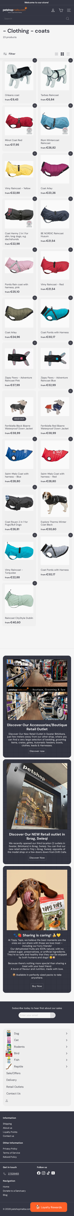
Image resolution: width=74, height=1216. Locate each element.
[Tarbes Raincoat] (55, 81)
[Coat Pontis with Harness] (55, 319)
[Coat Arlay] (55, 175)
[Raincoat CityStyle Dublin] (19, 604)
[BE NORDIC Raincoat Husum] (55, 221)
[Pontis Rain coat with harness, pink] (19, 272)
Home (6, 1186)
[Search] (67, 18)
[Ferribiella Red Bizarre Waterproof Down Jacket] (55, 413)
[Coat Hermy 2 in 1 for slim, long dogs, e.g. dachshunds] (19, 222)
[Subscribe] (53, 1015)
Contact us (8, 1135)
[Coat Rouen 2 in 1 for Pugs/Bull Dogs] (19, 510)
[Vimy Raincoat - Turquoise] (19, 558)
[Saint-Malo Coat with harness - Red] (55, 461)
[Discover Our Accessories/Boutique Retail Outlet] (37, 689)
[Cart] (61, 10)
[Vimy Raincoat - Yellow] (19, 175)
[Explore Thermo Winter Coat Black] (55, 510)
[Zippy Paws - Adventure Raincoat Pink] (19, 365)
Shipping (7, 1123)
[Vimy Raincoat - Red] (55, 271)
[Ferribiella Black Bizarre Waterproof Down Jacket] (19, 413)
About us (7, 1127)
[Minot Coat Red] (19, 127)
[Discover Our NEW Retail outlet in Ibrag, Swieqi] (37, 796)
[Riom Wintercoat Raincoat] (55, 128)
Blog (5, 1194)
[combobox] (37, 18)
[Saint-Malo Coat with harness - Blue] (19, 461)
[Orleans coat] (19, 81)
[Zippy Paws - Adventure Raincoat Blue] (55, 365)
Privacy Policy (10, 1148)
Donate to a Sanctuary (14, 1190)
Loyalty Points (10, 1132)
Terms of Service (11, 1152)
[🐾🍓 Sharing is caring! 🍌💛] (37, 900)
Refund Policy (10, 1156)
